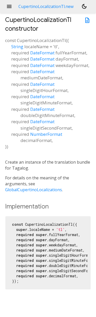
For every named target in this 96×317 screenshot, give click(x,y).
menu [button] (9, 6)
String (17, 46)
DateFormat (42, 53)
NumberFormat (46, 134)
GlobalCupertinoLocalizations (33, 190)
